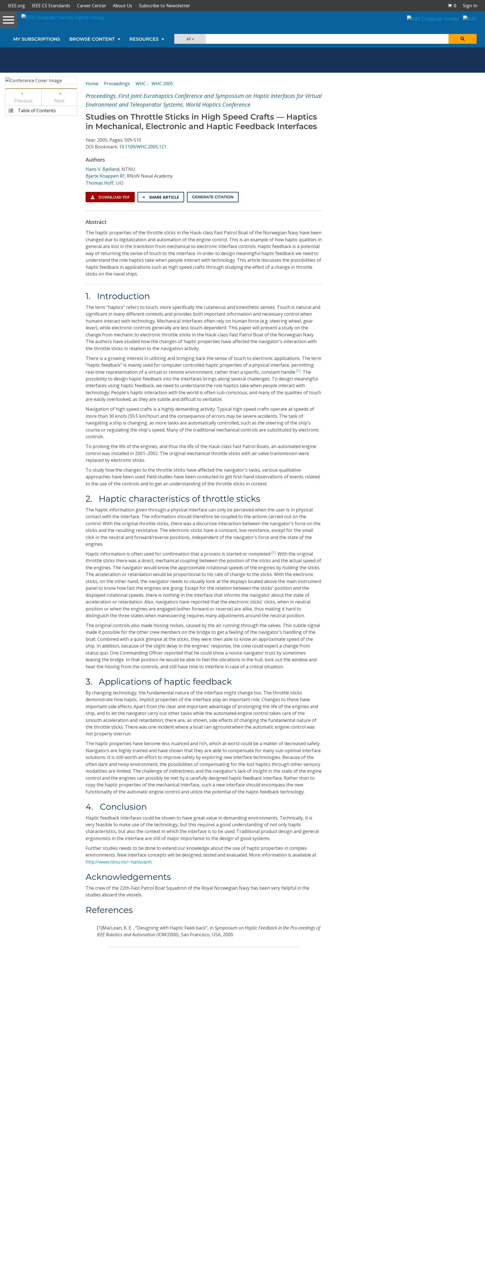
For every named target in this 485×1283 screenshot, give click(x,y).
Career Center (91, 6)
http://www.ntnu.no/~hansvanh (119, 862)
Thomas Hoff (99, 183)
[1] (298, 370)
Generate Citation (213, 196)
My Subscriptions (36, 39)
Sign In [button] (470, 6)
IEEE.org (16, 6)
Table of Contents (36, 110)
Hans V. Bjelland (102, 169)
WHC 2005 (162, 84)
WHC (141, 84)
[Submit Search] (463, 39)
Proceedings (117, 84)
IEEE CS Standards (51, 6)
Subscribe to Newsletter (164, 6)
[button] (451, 5)
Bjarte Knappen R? (105, 176)
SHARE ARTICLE (163, 197)
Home (92, 84)
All (189, 39)
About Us (122, 6)
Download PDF (113, 197)
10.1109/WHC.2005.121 (142, 147)
